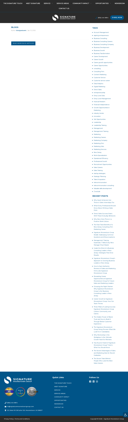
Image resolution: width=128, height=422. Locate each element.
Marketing (97, 134)
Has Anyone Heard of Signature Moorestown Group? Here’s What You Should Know (104, 345)
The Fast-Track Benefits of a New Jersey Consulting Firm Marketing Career (103, 227)
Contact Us (64, 8)
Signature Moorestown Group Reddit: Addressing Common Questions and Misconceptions (104, 235)
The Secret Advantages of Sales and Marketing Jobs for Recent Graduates (104, 353)
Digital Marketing (99, 86)
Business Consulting (100, 38)
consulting (97, 68)
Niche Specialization (100, 155)
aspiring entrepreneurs (101, 35)
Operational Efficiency (101, 158)
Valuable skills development (103, 188)
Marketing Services (100, 149)
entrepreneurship (99, 92)
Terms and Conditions (22, 419)
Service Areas (63, 3)
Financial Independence (101, 104)
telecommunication (100, 182)
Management (98, 128)
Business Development (101, 47)
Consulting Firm (99, 71)
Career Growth (98, 59)
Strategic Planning (100, 176)
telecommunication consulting (104, 185)
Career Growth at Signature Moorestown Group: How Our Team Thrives (104, 301)
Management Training (101, 131)
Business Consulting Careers (103, 41)
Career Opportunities (100, 65)
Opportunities (102, 3)
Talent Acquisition (99, 179)
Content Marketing (100, 74)
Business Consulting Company (104, 44)
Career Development (101, 56)
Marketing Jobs (99, 146)
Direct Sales (98, 89)
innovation (97, 116)
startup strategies (99, 173)
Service (47, 3)
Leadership (97, 122)
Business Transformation (102, 53)
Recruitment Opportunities (103, 164)
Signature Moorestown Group (114, 419)
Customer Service (100, 77)
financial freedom (99, 101)
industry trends (99, 113)
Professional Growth (100, 161)
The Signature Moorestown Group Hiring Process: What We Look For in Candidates (105, 329)
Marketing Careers (100, 137)
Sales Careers (98, 167)
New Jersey (97, 152)
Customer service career (102, 80)
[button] (125, 414)
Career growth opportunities (103, 62)
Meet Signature (33, 3)
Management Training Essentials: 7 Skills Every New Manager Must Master (104, 243)
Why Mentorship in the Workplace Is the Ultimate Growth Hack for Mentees (103, 337)
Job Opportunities (100, 119)
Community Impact (81, 3)
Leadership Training (100, 125)
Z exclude (97, 191)
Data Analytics (98, 83)
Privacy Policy (8, 419)
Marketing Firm (99, 143)
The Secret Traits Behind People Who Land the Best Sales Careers (103, 361)
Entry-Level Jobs (99, 95)
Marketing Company (100, 140)
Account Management (101, 32)
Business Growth (99, 50)
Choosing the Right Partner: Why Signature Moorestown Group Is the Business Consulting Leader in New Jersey (103, 291)
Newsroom (120, 3)
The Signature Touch (12, 3)
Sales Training (98, 170)
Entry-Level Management (102, 98)
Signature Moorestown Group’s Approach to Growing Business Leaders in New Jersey (104, 260)
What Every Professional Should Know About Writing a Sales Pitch (105, 208)
